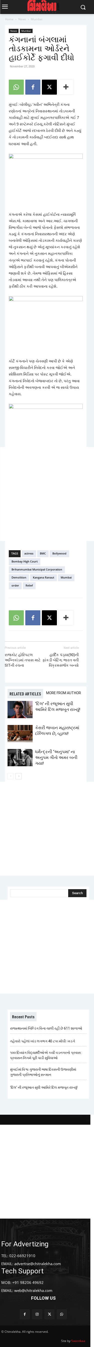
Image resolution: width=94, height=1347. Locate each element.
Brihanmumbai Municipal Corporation (37, 569)
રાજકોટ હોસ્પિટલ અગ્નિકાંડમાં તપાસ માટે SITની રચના (23, 660)
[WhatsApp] (16, 87)
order (15, 585)
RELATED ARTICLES (25, 693)
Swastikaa (78, 1341)
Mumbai (36, 19)
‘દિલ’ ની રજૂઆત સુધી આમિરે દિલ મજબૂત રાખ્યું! (43, 1087)
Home (9, 19)
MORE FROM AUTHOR (63, 693)
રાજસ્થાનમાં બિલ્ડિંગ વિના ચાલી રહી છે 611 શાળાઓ (46, 1028)
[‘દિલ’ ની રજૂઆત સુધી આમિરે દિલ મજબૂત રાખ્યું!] (20, 709)
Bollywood (59, 553)
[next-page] (19, 776)
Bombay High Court (25, 561)
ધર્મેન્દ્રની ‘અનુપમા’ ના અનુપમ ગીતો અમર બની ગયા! (56, 757)
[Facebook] (32, 87)
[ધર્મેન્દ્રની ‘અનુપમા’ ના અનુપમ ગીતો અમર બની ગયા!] (20, 757)
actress (28, 553)
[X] (49, 87)
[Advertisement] (47, 494)
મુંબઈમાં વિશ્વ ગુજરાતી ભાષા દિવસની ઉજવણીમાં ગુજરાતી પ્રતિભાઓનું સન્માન (43, 1072)
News (22, 19)
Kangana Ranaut (43, 577)
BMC (43, 553)
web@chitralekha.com (33, 1290)
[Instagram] (37, 1314)
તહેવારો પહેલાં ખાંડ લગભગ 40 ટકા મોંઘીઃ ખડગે (42, 1041)
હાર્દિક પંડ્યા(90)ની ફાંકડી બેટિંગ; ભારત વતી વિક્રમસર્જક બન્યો (60, 660)
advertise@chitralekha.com (37, 1263)
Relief (29, 585)
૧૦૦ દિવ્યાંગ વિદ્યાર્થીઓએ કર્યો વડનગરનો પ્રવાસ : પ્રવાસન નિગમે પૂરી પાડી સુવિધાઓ (46, 1055)
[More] (66, 87)
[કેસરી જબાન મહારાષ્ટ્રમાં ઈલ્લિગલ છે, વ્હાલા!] (20, 733)
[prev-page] (11, 776)
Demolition (19, 577)
